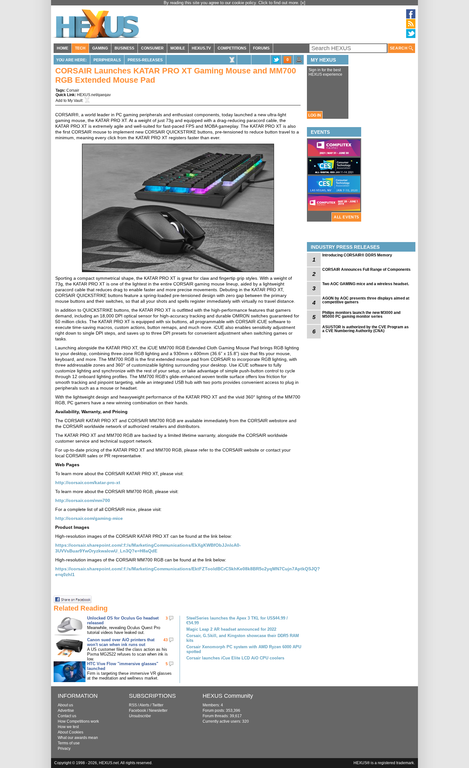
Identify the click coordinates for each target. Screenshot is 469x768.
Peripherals (107, 60)
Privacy (64, 748)
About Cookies (70, 732)
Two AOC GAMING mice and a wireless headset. (365, 284)
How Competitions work (78, 721)
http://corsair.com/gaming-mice (89, 518)
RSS (133, 705)
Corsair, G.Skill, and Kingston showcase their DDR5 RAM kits (242, 638)
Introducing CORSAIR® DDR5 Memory (357, 255)
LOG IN (314, 115)
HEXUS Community (228, 696)
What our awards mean (78, 737)
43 (165, 640)
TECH (80, 48)
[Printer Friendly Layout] (298, 61)
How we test (68, 727)
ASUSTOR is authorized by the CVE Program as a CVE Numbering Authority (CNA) (365, 329)
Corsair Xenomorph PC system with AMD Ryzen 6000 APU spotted (243, 649)
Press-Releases (145, 60)
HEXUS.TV (201, 48)
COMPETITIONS (232, 48)
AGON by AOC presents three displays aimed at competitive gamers (365, 300)
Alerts (144, 705)
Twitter (157, 705)
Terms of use (69, 743)
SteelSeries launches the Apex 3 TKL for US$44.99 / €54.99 (237, 620)
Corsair (72, 90)
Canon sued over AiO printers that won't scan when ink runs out (120, 642)
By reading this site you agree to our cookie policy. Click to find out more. (232, 2)
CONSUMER (152, 48)
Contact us (67, 716)
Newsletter (158, 710)
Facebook (137, 710)
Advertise (66, 710)
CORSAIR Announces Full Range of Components (366, 269)
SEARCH (399, 48)
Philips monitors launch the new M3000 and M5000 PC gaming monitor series (361, 314)
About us (65, 705)
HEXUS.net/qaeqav (94, 95)
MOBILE (177, 48)
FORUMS (261, 48)
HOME (62, 48)
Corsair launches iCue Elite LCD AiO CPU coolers (235, 658)
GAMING (100, 48)
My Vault (75, 100)
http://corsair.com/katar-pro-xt (87, 482)
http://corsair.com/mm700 (82, 500)
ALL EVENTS (346, 217)
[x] (303, 2)
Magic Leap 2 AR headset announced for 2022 (231, 629)
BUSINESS (124, 48)
